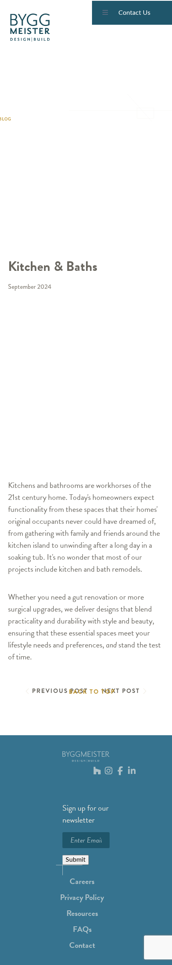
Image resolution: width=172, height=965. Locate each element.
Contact (82, 945)
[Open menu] (105, 13)
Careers (82, 881)
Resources (82, 913)
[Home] (30, 28)
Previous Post (60, 691)
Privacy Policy (82, 897)
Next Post (121, 691)
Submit (76, 859)
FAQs (82, 929)
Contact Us (134, 13)
